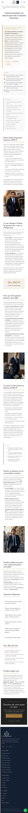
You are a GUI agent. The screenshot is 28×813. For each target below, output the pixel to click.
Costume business (5, 778)
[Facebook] (6, 746)
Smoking (3, 782)
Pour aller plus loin (11, 126)
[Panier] (24, 2)
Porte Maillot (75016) (6, 767)
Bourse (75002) (5, 755)
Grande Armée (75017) (6, 769)
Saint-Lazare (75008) (6, 760)
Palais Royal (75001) (6, 753)
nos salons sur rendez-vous (9, 586)
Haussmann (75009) (6, 762)
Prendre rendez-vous (11, 128)
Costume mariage (5, 780)
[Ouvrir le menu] (2, 2)
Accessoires (4, 787)
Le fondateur (4, 793)
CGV (3, 800)
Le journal (4, 795)
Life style (3, 785)
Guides (3, 798)
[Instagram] (3, 746)
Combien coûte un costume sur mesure (14, 654)
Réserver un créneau (14, 715)
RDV (17, 2)
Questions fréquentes (11, 124)
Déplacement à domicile (7, 771)
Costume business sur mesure (12, 650)
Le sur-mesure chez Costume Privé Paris (14, 658)
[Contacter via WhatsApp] (25, 810)
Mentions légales (5, 802)
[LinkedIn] (10, 746)
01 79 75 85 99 (11, 720)
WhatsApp (17, 720)
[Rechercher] (21, 2)
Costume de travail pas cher (11, 662)
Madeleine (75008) (5, 758)
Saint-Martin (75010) (6, 765)
